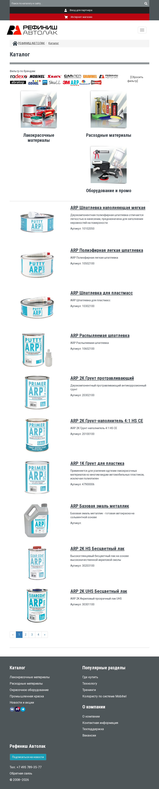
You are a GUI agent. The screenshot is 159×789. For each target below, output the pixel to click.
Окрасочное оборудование (29, 690)
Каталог (53, 43)
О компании (91, 716)
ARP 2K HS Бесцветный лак (97, 548)
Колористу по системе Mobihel (104, 696)
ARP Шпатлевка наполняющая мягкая (107, 207)
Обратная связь (21, 773)
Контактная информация (100, 723)
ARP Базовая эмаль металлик (99, 506)
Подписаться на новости (28, 757)
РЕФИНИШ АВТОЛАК (31, 43)
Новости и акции (22, 702)
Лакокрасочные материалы (30, 677)
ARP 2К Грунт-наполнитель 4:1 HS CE (106, 420)
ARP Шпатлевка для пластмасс (101, 293)
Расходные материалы (26, 683)
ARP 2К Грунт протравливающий (102, 378)
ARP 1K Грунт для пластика (97, 463)
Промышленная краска (27, 696)
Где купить (90, 677)
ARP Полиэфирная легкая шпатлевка (106, 250)
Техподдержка (93, 729)
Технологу (89, 683)
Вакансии (89, 735)
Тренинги (89, 690)
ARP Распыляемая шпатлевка (100, 335)
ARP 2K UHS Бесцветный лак (98, 591)
